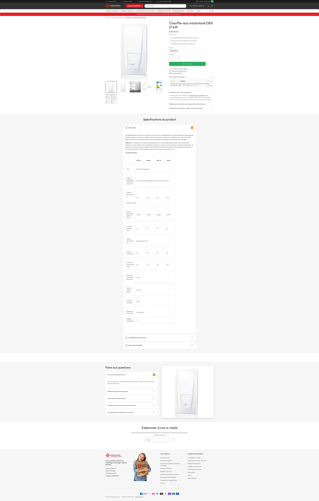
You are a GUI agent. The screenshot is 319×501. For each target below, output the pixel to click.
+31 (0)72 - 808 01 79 (112, 475)
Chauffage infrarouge (194, 457)
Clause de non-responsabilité (168, 480)
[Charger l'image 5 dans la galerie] (159, 86)
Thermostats (191, 472)
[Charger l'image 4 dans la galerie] (147, 86)
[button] (212, 6)
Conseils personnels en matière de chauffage (170, 464)
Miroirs (190, 475)
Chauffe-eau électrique (194, 466)
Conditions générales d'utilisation (169, 474)
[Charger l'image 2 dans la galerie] (123, 86)
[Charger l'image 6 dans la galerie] (111, 99)
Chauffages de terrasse (194, 469)
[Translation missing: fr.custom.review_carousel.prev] (210, 77)
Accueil (108, 17)
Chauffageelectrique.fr (114, 496)
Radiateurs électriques (194, 463)
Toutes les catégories (134, 6)
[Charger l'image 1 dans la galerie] (111, 86)
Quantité (171, 54)
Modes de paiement (165, 468)
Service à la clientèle (166, 460)
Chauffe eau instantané (117, 17)
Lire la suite (209, 85)
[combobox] (166, 6)
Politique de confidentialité (168, 477)
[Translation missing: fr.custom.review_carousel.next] (212, 77)
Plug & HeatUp (192, 478)
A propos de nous (165, 457)
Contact (162, 483)
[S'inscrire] (172, 440)
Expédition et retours (166, 471)
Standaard (174, 51)
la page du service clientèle (197, 95)
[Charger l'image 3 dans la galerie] (135, 86)
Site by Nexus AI (139, 496)
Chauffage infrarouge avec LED (197, 460)
